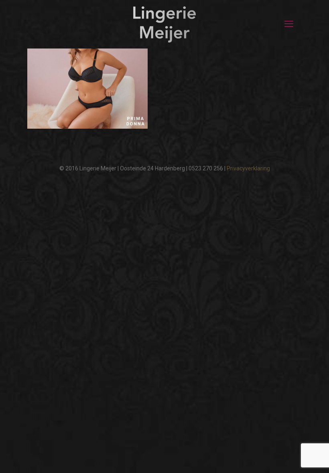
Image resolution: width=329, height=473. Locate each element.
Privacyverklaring (248, 168)
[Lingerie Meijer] (164, 24)
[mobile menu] (289, 24)
